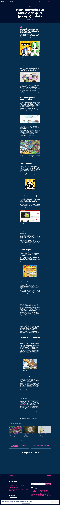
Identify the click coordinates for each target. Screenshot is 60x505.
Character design (44, 490)
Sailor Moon (39, 495)
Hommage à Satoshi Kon (13, 487)
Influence (32, 494)
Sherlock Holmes (48, 495)
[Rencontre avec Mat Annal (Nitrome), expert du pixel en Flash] (15, 429)
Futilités (49, 1)
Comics (47, 490)
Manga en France (40, 494)
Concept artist (33, 491)
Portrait (34, 495)
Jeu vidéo (45, 1)
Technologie (22, 440)
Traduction (49, 496)
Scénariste (41, 495)
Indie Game (47, 493)
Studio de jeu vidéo (38, 496)
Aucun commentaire (30, 19)
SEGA (43, 495)
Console (37, 491)
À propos (11, 475)
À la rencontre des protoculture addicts (16, 483)
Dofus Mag (42, 491)
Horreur (37, 493)
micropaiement (22, 404)
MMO (45, 494)
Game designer (40, 492)
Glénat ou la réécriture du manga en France (16, 492)
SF (45, 495)
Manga (42, 1)
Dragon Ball (45, 491)
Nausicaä (32, 495)
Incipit (44, 493)
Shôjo (31, 496)
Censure (41, 490)
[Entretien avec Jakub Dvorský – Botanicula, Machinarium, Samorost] (30, 429)
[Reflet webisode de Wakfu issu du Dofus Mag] (44, 429)
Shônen (33, 496)
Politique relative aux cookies (26, 503)
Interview (35, 494)
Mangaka (43, 494)
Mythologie (48, 494)
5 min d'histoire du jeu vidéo (35, 490)
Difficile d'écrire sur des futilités (7, 1)
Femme (47, 491)
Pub (36, 495)
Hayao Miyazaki (33, 493)
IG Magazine (40, 493)
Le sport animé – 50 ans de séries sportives (16, 485)
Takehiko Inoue (43, 496)
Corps (39, 491)
